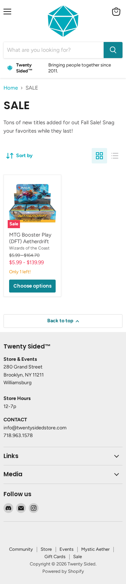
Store (46, 549)
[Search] (113, 50)
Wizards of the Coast (29, 248)
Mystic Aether (95, 549)
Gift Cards (54, 556)
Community (21, 549)
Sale (77, 556)
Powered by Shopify (63, 571)
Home (11, 88)
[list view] (114, 155)
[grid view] (99, 155)
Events (66, 549)
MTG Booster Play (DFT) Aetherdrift (30, 238)
